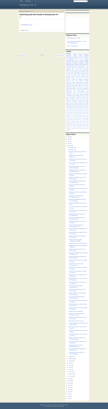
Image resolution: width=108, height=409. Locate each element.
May (70, 367)
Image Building (72, 97)
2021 (69, 141)
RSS (74, 91)
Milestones (68, 83)
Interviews (68, 79)
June (70, 365)
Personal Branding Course (83, 89)
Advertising (78, 118)
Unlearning (82, 83)
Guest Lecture (86, 95)
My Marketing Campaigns (77, 63)
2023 (69, 139)
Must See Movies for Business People (74, 113)
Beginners (80, 67)
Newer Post (22, 55)
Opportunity (77, 83)
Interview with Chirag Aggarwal (76, 311)
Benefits (87, 70)
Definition (87, 101)
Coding (83, 107)
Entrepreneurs (86, 68)
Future (87, 122)
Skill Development (82, 76)
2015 (69, 385)
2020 (69, 143)
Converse (87, 71)
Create (73, 95)
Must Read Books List (73, 125)
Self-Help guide (70, 64)
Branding (75, 71)
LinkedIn (87, 112)
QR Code (77, 128)
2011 (69, 394)
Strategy (83, 70)
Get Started (68, 73)
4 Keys (74, 118)
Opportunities (68, 115)
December (71, 147)
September (71, 358)
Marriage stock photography (58, 406)
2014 (69, 387)
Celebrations (86, 118)
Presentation (79, 115)
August (70, 360)
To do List (79, 58)
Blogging (86, 55)
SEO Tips (75, 76)
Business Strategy (80, 71)
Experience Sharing (85, 110)
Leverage (73, 79)
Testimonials (86, 57)
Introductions (86, 82)
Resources (76, 104)
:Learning (87, 65)
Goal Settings (86, 103)
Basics (73, 68)
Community (75, 85)
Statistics (84, 115)
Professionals (69, 91)
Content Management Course (75, 119)
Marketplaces (72, 98)
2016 (69, 383)
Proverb (77, 98)
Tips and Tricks (69, 74)
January (71, 376)
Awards (82, 118)
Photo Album (74, 115)
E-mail (81, 95)
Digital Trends (86, 121)
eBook (71, 107)
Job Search (75, 112)
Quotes (76, 60)
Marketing (68, 89)
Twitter (73, 86)
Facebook (80, 103)
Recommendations (81, 91)
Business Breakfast (84, 80)
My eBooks (83, 125)
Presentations (75, 57)
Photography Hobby (70, 128)
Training (75, 116)
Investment (46, 406)
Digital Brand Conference (84, 109)
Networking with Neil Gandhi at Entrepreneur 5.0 (39, 14)
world (71, 118)
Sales (81, 98)
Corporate (84, 119)
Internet (78, 73)
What (75, 74)
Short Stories (86, 98)
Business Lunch (69, 71)
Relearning (72, 104)
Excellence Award (77, 110)
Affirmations (68, 68)
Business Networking (83, 54)
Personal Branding (85, 73)
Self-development (73, 65)
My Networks (83, 64)
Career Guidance (78, 107)
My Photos (73, 89)
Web (76, 86)
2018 (69, 378)
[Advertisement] (42, 43)
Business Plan (78, 68)
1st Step (78, 74)
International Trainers (70, 70)
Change (67, 119)
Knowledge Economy (81, 112)
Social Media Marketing (83, 92)
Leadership (68, 67)
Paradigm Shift (69, 76)
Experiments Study (69, 112)
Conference (86, 107)
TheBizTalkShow (69, 106)
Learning (86, 58)
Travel (72, 100)
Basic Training (75, 77)
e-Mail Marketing (86, 116)
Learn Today (78, 70)
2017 (69, 380)
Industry (67, 104)
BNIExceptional (73, 88)
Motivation (73, 83)
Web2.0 (77, 94)
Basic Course (74, 80)
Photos (26, 30)
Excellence (72, 110)
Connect (81, 60)
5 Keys (74, 107)
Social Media (81, 65)
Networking (68, 55)
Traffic (80, 128)
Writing (81, 116)
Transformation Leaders (71, 94)
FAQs (73, 122)
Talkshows (68, 100)
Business (84, 100)
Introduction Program (80, 97)
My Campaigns (79, 79)
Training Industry (76, 106)
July (70, 363)
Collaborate (77, 64)
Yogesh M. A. (28, 5)
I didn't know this (81, 85)
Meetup (87, 74)
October (71, 356)
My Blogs (79, 125)
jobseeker (87, 128)
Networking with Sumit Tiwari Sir (76, 320)
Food (78, 122)
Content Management (70, 109)
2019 (69, 145)
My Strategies (70, 58)
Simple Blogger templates (63, 404)
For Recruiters (83, 122)
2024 (69, 137)
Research (68, 80)
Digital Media (79, 121)
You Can (79, 100)
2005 (69, 398)
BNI (76, 67)
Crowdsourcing (81, 101)
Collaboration (69, 82)
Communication (69, 60)
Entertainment (68, 122)
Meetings (83, 74)
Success (73, 67)
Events (80, 57)
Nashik (87, 125)
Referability (86, 79)
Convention (77, 109)
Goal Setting (74, 73)
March (70, 371)
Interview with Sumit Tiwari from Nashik (78, 243)
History (87, 77)
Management (86, 88)
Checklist (86, 63)
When (78, 116)
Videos (74, 54)
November (71, 149)
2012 (69, 391)
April (70, 369)
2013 (69, 389)
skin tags (50, 406)
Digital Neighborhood (77, 82)
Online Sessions (85, 113)
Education (68, 110)
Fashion (75, 122)
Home (21, 1)
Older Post (61, 55)
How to (81, 88)
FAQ (78, 61)
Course (77, 88)
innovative (68, 118)
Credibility (77, 95)
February (71, 374)
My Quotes (86, 67)
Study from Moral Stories (84, 104)
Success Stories (77, 55)
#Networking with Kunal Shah (73, 38)
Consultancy (74, 101)
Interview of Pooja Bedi (72, 46)
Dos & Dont (82, 77)
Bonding (70, 95)
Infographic (68, 57)
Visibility (75, 100)
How (67, 97)
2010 (69, 396)
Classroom (28, 1)
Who (83, 128)
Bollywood (82, 61)
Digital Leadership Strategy (72, 103)
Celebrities (74, 61)
